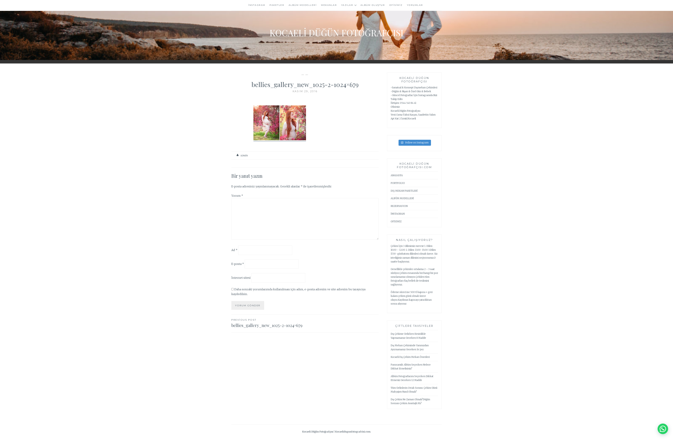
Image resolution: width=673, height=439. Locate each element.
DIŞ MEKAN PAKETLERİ (404, 190)
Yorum (237, 195)
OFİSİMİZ (396, 5)
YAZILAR (347, 5)
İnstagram (256, 5)
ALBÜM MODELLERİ (402, 198)
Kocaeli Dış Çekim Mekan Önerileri (410, 357)
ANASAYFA (397, 175)
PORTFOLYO (398, 183)
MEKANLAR (329, 5)
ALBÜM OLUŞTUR (373, 5)
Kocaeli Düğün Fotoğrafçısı (336, 33)
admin (244, 155)
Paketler (277, 5)
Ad (234, 250)
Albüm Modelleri (303, 5)
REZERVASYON (399, 206)
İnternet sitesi (241, 277)
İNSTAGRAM (398, 213)
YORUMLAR (415, 5)
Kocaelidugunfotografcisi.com (353, 431)
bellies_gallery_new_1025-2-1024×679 (266, 323)
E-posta (237, 264)
